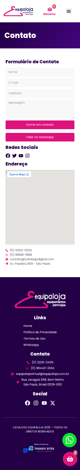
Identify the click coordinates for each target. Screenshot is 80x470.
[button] (69, 11)
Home (27, 326)
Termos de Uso (34, 338)
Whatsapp (31, 345)
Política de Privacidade (40, 332)
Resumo (49, 14)
